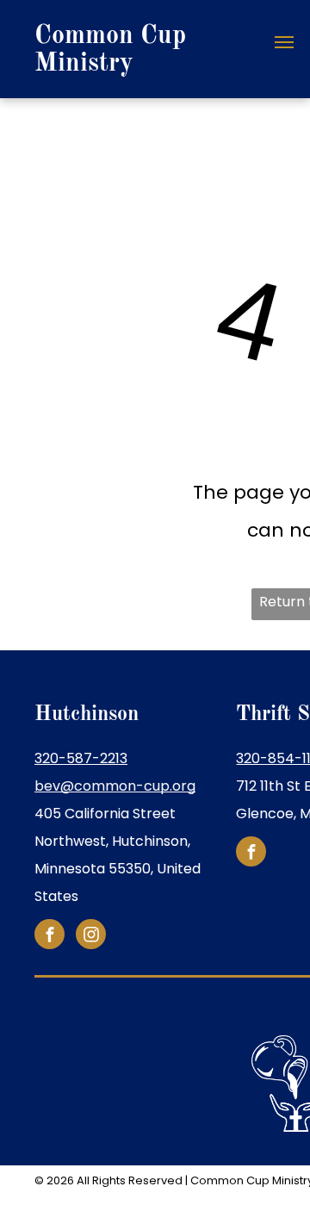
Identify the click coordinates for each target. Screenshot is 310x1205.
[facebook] (49, 936)
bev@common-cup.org (114, 786)
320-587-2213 (80, 758)
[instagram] (91, 936)
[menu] (284, 42)
